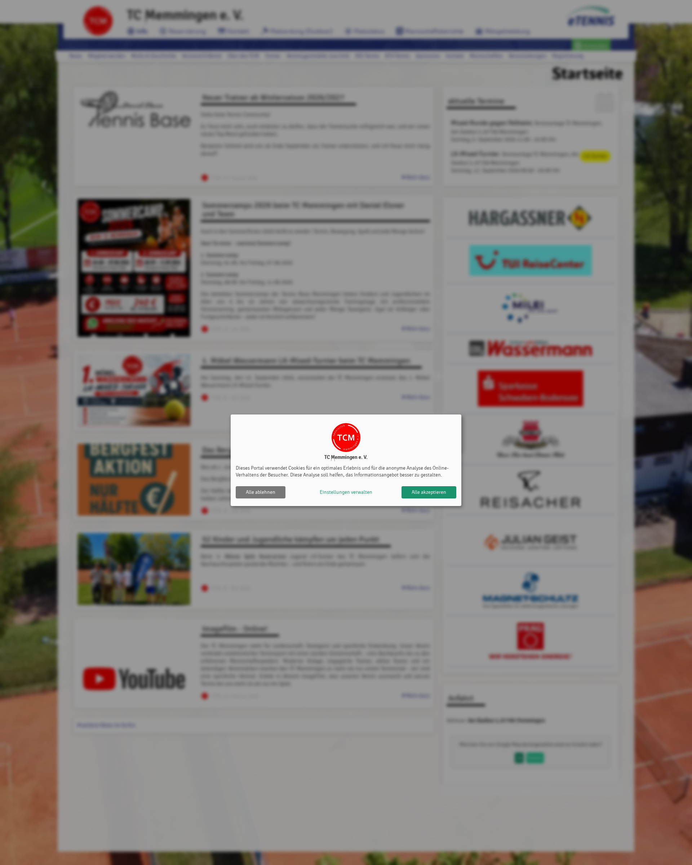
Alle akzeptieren (429, 492)
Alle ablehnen (260, 492)
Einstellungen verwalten (346, 492)
